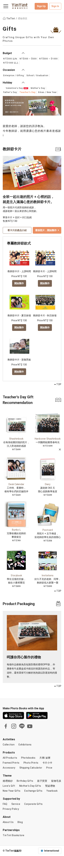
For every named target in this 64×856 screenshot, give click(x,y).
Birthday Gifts (25, 780)
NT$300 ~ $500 (28, 59)
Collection (9, 744)
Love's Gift (9, 785)
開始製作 (19, 283)
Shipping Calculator (30, 767)
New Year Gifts (11, 790)
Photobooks (28, 757)
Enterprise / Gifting (13, 75)
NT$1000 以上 (10, 63)
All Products (10, 757)
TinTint (10, 18)
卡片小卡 (47, 762)
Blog (20, 822)
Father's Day (10, 92)
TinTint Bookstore (13, 835)
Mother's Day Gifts (30, 785)
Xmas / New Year (47, 92)
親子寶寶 (42, 780)
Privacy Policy (11, 809)
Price (49, 767)
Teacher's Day (27, 92)
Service (15, 804)
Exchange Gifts (33, 790)
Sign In (55, 6)
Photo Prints (31, 762)
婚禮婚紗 (8, 780)
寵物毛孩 (56, 780)
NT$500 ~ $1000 (48, 59)
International (51, 850)
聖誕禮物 (50, 785)
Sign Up (41, 6)
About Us (8, 822)
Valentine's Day (15, 88)
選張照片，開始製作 (46, 230)
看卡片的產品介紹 (17, 230)
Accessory (9, 767)
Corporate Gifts (33, 804)
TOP (58, 384)
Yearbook (52, 790)
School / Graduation (37, 75)
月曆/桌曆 (45, 757)
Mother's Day (38, 88)
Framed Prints (11, 762)
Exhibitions (25, 744)
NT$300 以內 (10, 59)
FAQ (5, 804)
